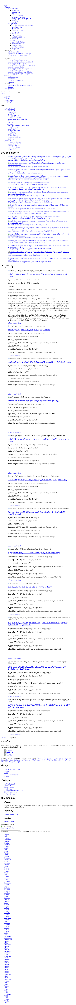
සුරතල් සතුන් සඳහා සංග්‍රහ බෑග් (21, 18)
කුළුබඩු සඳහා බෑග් (17, 15)
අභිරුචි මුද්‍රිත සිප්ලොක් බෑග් (54, 760)
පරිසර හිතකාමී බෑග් (18, 43)
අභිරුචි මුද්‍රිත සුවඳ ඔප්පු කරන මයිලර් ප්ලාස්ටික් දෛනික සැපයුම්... (29, 218)
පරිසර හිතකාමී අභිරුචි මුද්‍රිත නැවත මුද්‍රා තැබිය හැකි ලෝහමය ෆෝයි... (30, 261)
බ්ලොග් (6, 75)
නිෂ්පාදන (7, 7)
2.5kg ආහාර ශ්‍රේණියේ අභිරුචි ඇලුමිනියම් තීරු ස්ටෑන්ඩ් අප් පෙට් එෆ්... (30, 248)
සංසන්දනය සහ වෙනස (15, 80)
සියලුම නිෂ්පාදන (14, 761)
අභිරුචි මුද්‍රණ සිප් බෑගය (12, 760)
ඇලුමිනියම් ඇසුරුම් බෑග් (37, 760)
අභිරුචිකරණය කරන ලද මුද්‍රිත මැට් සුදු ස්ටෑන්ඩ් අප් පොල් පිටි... (28, 255)
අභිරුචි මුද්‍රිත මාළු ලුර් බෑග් (16, 70)
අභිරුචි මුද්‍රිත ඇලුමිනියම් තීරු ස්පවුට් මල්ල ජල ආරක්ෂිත (29, 330)
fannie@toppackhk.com (11, 814)
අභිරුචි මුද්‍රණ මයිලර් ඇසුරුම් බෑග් (18, 63)
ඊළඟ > (5, 737)
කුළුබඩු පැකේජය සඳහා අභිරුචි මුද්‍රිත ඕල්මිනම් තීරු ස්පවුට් (30, 587)
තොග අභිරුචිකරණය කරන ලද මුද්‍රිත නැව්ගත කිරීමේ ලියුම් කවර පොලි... (31, 237)
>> (8, 737)
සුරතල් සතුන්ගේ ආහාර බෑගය (13, 790)
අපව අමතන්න (9, 88)
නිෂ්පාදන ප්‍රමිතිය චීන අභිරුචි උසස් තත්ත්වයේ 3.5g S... (25, 173)
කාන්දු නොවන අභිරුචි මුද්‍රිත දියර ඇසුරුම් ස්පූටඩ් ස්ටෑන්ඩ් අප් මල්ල (33, 401)
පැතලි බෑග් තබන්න (18, 30)
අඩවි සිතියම (54, 758)
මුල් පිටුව (7, 5)
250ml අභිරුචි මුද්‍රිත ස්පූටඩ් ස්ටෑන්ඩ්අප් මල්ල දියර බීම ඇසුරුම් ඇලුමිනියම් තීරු (37, 480)
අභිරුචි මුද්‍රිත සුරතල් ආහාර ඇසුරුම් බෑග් (20, 73)
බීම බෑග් (14, 20)
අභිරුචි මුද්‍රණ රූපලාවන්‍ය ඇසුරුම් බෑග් (20, 68)
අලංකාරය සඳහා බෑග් (18, 17)
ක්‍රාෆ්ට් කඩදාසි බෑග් (18, 47)
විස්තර (18, 323)
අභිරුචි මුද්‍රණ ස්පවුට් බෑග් (16, 67)
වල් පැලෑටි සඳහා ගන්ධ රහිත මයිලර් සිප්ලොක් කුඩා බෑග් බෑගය (28, 184)
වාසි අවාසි (11, 78)
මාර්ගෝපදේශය (13, 77)
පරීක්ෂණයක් (12, 323)
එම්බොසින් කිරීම (13, 52)
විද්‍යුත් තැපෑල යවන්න (7, 828)
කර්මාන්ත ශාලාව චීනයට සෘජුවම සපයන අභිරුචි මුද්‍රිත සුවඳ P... (28, 179)
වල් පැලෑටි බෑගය (9, 794)
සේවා (6, 773)
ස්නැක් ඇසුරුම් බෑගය (11, 792)
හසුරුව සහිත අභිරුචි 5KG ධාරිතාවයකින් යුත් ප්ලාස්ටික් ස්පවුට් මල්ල (34, 553)
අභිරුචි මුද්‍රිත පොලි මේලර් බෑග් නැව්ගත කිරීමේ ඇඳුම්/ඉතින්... (27, 242)
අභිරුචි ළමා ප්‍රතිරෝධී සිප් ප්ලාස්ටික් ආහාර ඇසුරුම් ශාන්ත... (27, 195)
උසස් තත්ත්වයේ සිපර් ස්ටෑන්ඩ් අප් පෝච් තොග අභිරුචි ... (26, 189)
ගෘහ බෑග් (15, 22)
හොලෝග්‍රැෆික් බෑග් (18, 45)
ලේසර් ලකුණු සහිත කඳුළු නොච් (18, 55)
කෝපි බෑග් (15, 10)
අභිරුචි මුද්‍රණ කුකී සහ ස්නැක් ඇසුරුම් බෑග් (21, 65)
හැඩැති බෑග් (15, 32)
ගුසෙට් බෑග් (15, 28)
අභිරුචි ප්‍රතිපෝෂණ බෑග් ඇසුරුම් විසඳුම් (20, 62)
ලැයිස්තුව (11, 82)
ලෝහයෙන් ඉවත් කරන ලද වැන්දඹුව (19, 53)
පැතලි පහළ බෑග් (17, 27)
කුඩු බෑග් (14, 14)
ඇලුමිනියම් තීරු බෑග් (18, 42)
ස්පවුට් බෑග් (15, 33)
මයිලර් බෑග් (15, 48)
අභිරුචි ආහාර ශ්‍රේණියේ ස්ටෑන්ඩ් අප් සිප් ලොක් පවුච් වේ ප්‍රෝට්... (28, 213)
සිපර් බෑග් (15, 38)
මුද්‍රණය (10, 57)
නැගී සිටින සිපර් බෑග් (18, 37)
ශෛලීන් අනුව (12, 23)
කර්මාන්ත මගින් (13, 9)
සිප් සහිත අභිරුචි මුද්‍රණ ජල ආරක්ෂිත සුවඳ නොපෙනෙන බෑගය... (28, 166)
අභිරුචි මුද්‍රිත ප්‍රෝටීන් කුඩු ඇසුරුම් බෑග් (20, 72)
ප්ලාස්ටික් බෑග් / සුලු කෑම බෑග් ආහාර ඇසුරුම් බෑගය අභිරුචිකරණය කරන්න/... (32, 208)
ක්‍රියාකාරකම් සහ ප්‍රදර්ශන (12, 769)
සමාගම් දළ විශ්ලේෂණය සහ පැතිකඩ (20, 85)
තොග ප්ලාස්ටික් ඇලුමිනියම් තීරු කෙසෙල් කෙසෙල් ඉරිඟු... (26, 160)
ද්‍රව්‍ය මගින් (11, 40)
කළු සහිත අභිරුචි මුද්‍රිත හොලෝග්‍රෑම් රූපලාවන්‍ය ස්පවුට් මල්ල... (28, 224)
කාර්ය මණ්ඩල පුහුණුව (11, 774)
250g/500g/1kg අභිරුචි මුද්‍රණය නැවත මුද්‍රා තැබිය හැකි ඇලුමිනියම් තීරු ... (30, 202)
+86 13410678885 (9, 821)
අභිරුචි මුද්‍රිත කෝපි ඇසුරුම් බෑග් (18, 60)
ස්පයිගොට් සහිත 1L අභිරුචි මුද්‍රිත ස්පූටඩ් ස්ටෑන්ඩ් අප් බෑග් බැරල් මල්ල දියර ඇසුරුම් (39, 362)
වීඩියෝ (10, 87)
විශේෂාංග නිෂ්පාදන (43, 758)
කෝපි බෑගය (24, 760)
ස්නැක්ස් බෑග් (16, 12)
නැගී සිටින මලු (16, 35)
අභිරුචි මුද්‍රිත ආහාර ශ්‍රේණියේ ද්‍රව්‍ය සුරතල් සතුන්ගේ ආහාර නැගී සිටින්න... (31, 231)
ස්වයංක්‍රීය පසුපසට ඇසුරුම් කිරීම (22, 25)
